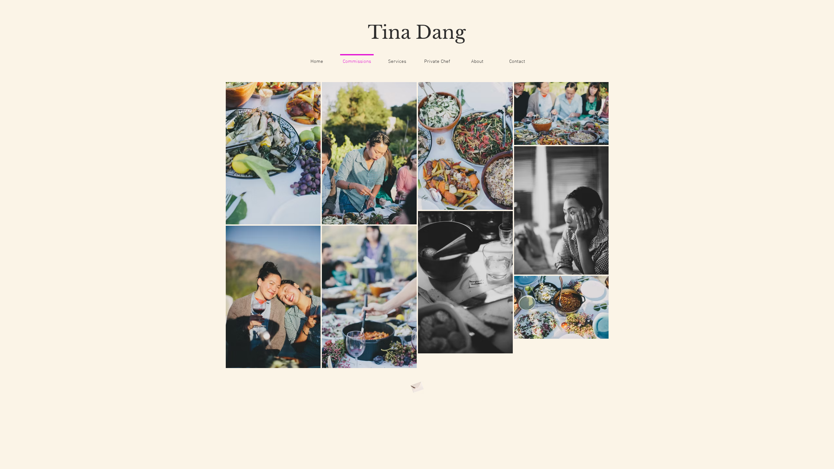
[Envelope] (417, 386)
